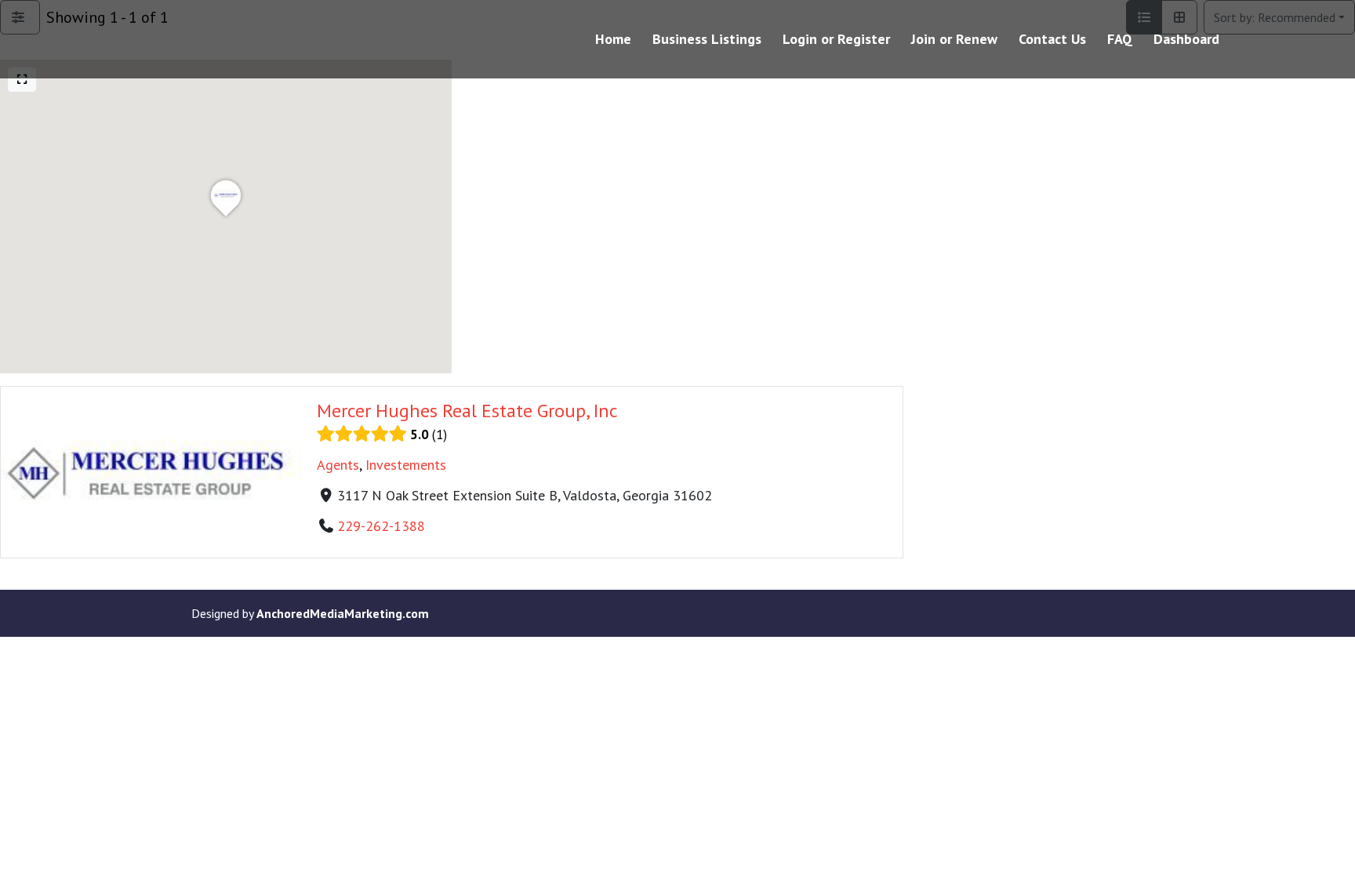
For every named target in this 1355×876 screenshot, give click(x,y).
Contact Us (1052, 41)
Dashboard (1186, 41)
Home (613, 41)
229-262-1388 (381, 526)
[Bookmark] (19, 543)
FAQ (1119, 41)
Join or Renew (954, 41)
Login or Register (836, 41)
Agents (338, 465)
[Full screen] (22, 79)
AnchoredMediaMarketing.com (342, 613)
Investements (405, 465)
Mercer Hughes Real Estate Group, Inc (467, 410)
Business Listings (706, 41)
